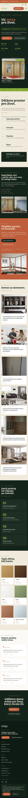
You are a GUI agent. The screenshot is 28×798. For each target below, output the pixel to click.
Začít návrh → (18, 8)
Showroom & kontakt (6, 762)
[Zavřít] (26, 1)
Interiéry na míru (5, 751)
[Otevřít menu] (26, 8)
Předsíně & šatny (5, 749)
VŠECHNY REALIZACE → (6, 290)
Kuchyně (3, 746)
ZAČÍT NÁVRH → (5, 112)
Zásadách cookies (6, 790)
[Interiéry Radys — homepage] (4, 8)
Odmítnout (15, 794)
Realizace (3, 757)
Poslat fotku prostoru (8, 244)
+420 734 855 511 (6, 4)
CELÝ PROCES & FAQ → (6, 496)
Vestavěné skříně (5, 744)
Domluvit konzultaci (20, 38)
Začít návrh (5, 737)
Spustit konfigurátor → (8, 240)
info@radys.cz (4, 771)
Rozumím (6, 794)
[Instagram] (25, 4)
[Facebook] (22, 4)
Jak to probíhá (4, 760)
